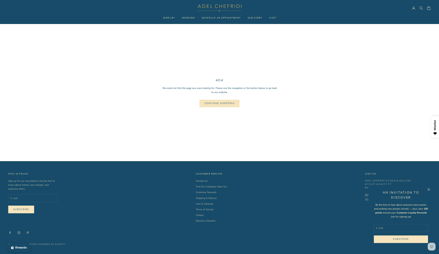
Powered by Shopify (52, 244)
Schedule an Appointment (221, 17)
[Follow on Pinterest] (27, 232)
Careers (200, 215)
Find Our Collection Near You (211, 186)
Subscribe (401, 239)
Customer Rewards (206, 192)
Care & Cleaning (204, 203)
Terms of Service (204, 209)
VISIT (272, 17)
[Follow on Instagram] (19, 232)
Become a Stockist (205, 220)
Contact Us (202, 181)
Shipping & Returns (206, 198)
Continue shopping (219, 103)
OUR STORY (255, 17)
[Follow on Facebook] (10, 232)
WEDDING (188, 17)
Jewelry (169, 17)
